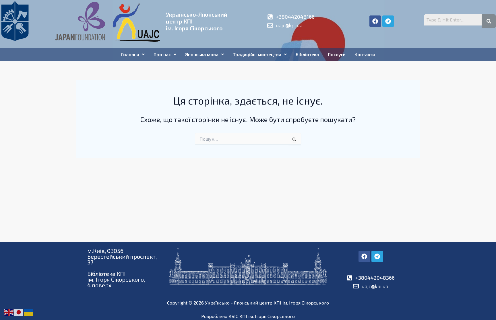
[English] (9, 311)
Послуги (337, 54)
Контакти (364, 54)
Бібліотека (307, 54)
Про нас (162, 54)
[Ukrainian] (29, 311)
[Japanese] (19, 311)
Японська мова (201, 54)
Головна (130, 54)
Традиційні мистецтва (257, 54)
